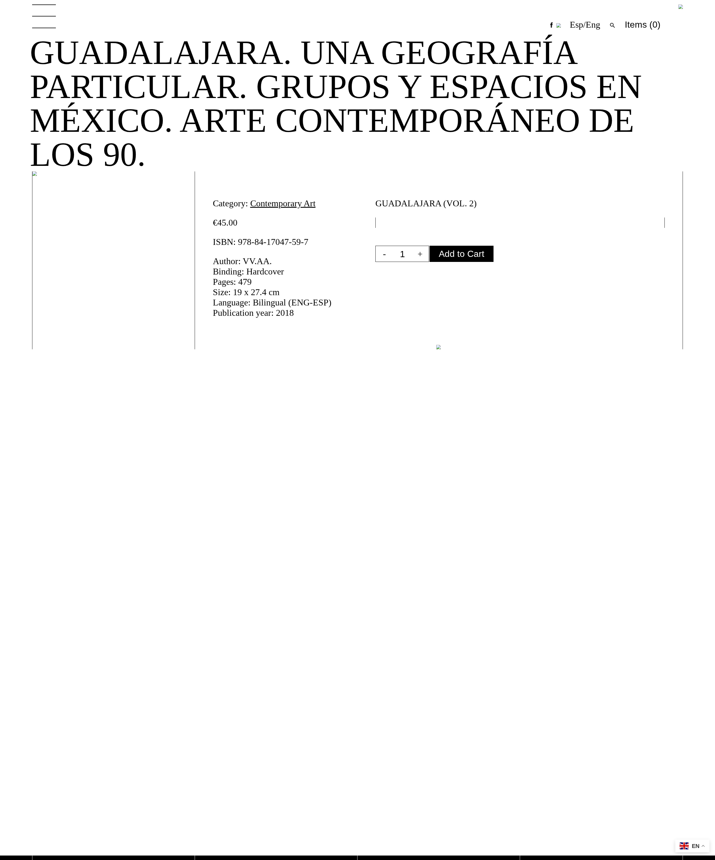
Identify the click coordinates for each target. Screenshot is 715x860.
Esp (576, 25)
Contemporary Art (283, 203)
